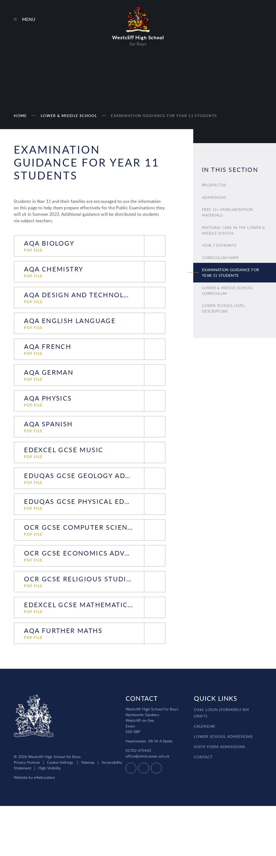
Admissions (214, 197)
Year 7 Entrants (219, 245)
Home (20, 115)
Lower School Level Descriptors (223, 308)
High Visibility (49, 767)
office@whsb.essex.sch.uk (147, 756)
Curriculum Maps (220, 257)
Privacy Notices (27, 762)
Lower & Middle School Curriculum (227, 290)
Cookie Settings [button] (60, 762)
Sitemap (88, 762)
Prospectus (214, 185)
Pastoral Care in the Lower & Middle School (233, 230)
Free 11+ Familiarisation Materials (227, 212)
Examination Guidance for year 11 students (164, 115)
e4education (44, 777)
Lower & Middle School (69, 115)
